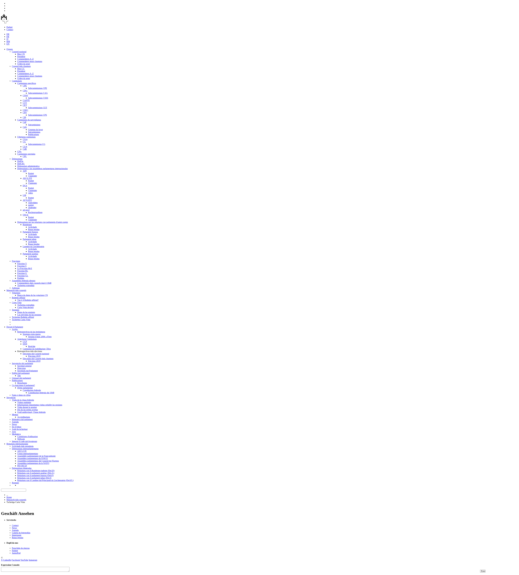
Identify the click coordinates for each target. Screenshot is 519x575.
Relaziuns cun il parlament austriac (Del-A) (35, 473)
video (30, 193)
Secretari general (24, 366)
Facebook (16, 560)
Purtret (31, 173)
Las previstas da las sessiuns (29, 315)
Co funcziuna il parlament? (23, 385)
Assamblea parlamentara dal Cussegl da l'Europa (38, 461)
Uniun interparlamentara (27, 453)
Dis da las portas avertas (27, 410)
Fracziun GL (22, 276)
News (14, 424)
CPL (25, 156)
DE (7, 34)
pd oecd (26, 210)
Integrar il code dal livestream (24, 441)
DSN (25, 344)
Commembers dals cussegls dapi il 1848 (34, 283)
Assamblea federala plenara (23, 280)
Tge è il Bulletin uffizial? (28, 300)
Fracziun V (22, 263)
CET (25, 105)
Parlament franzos (30, 232)
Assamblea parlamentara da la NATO (33, 463)
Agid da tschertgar (20, 429)
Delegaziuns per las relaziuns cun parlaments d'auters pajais (42, 222)
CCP (25, 341)
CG (24, 142)
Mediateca (16, 434)
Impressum (16, 535)
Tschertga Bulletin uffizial (23, 317)
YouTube (24, 560)
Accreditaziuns (23, 417)
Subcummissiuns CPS (37, 115)
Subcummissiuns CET (37, 108)
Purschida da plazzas (21, 548)
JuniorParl (16, 553)
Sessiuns (15, 310)
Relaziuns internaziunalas (17, 444)
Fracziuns (16, 261)
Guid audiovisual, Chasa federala (31, 412)
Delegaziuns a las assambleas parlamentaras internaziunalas (42, 168)
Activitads (32, 227)
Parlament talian (29, 239)
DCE (25, 185)
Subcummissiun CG (36, 144)
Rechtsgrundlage (35, 212)
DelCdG (21, 164)
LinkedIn (7, 560)
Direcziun (21, 368)
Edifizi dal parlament (21, 373)
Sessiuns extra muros (32, 334)
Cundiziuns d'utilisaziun (27, 436)
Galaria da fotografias (21, 533)
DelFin (20, 161)
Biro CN (21, 54)
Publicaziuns (33, 134)
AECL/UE (27, 178)
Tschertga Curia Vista (21, 319)
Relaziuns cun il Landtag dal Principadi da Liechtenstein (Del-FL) (45, 480)
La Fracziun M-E (24, 268)
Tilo (19, 375)
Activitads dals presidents (23, 446)
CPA (19, 151)
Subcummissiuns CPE (37, 88)
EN (7, 44)
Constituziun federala (32, 390)
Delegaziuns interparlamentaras (25, 449)
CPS (25, 112)
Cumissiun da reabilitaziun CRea (37, 349)
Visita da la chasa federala (23, 400)
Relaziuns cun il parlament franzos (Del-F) (35, 475)
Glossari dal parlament (21, 378)
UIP (24, 195)
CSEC (25, 110)
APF (25, 171)
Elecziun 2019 (34, 356)
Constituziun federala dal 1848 (41, 392)
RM (8, 41)
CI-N (25, 146)
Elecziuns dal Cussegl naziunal (36, 354)
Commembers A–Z (25, 59)
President (21, 56)
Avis (14, 431)
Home (9, 497)
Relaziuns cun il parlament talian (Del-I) (34, 478)
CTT (25, 103)
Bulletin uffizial (18, 297)
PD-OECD (22, 466)
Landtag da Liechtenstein (33, 246)
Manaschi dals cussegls (16, 290)
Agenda (15, 422)
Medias (15, 414)
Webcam (21, 439)
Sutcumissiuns (34, 125)
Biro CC (21, 69)
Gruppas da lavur (35, 129)
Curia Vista (16, 302)
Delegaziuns (17, 159)
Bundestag (27, 224)
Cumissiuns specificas (26, 83)
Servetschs (11, 397)
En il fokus (16, 427)
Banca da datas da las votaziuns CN (32, 295)
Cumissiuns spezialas (26, 154)
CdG (25, 127)
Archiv (15, 329)
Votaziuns (16, 293)
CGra (25, 139)
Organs (9, 49)
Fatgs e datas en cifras (21, 395)
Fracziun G (22, 273)
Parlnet (9, 27)
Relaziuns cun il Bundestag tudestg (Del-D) (35, 470)
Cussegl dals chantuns (21, 66)
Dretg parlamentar (25, 388)
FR (7, 36)
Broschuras (22, 383)
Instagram (33, 560)
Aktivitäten (33, 203)
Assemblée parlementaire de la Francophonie (36, 456)
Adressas (16, 288)
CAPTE (26, 100)
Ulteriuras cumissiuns (26, 137)
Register (15, 483)
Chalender (32, 176)
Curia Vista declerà (25, 307)
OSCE (25, 215)
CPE (25, 86)
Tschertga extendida (25, 285)
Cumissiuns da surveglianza (29, 120)
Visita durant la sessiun (27, 407)
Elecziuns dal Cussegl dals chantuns (38, 358)
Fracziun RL (22, 271)
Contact (9, 29)
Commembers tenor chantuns (29, 61)
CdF (24, 122)
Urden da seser (23, 64)
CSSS (25, 95)
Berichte (31, 346)
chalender (32, 207)
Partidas (20, 278)
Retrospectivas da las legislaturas (31, 332)
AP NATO (27, 200)
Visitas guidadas (24, 402)
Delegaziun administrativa (28, 166)
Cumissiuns (17, 81)
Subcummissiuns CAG (38, 93)
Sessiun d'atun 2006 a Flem (39, 336)
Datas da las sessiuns (26, 312)
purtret (31, 205)
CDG (25, 90)
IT (7, 39)
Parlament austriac (30, 254)
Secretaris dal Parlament (27, 371)
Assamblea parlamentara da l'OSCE (32, 458)
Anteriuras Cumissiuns (27, 339)
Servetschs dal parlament (22, 363)
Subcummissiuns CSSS (38, 98)
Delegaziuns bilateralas (21, 468)
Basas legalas (33, 229)
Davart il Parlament (14, 327)
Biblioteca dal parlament (22, 419)
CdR (25, 149)
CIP (24, 117)
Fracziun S (21, 266)
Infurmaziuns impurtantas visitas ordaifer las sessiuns (39, 405)
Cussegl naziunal (19, 51)
